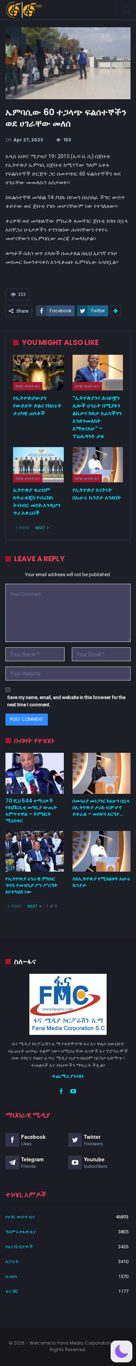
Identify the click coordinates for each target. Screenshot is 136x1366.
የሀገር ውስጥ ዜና (28, 386)
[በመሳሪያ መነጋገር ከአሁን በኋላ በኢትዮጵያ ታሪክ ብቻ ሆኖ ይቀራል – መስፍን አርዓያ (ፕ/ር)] (102, 773)
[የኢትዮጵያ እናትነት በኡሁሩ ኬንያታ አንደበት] (98, 465)
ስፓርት (11, 1261)
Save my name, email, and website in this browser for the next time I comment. (66, 701)
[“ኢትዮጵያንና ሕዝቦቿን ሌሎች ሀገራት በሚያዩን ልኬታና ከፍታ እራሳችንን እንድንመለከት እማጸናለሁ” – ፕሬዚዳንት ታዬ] (98, 372)
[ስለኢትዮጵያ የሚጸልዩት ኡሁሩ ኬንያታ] (102, 851)
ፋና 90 (11, 1291)
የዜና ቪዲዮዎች (19, 1246)
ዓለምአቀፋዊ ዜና (20, 1231)
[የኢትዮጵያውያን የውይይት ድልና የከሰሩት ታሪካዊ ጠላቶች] (38, 372)
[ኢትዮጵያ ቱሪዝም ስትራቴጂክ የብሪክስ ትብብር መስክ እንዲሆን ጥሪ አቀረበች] (38, 465)
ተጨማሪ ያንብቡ (68, 1076)
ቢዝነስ (11, 1276)
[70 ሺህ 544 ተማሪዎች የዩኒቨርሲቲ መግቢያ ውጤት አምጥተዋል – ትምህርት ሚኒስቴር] (34, 773)
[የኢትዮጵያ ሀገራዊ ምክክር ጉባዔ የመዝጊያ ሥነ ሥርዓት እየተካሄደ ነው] (34, 851)
